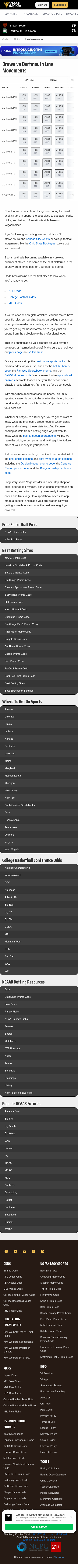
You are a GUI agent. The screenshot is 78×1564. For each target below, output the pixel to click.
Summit (9, 1222)
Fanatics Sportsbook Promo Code (23, 565)
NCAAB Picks (52, 14)
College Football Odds (22, 297)
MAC (7, 934)
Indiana (9, 731)
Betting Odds (10, 1270)
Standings (10, 1078)
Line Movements (34, 39)
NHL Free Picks (12, 1411)
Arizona (9, 709)
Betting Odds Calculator (53, 1474)
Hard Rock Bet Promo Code (20, 676)
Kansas (9, 738)
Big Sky (9, 1118)
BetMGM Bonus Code (17, 572)
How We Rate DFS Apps (16, 1357)
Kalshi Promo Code (51, 1331)
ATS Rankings (12, 1048)
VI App (44, 1379)
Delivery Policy (48, 1433)
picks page (16, 352)
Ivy (6, 1155)
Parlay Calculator (49, 1468)
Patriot (8, 1199)
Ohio (7, 812)
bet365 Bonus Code (15, 557)
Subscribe (60, 4)
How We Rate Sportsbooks (18, 1341)
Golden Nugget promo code (38, 463)
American (10, 890)
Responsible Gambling (52, 1391)
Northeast (10, 1185)
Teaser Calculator (49, 1486)
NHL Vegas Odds (12, 1310)
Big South (10, 1126)
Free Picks (11, 1004)
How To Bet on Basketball (19, 1092)
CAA (7, 1140)
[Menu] (73, 5)
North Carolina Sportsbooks (20, 805)
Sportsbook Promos (51, 1385)
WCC (7, 971)
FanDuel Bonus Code (15, 1452)
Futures (9, 1026)
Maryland (10, 768)
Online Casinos (48, 1452)
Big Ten (9, 919)
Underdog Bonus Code (15, 1480)
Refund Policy (48, 1427)
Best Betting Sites (15, 683)
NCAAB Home (12, 14)
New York (10, 797)
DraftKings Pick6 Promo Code (21, 624)
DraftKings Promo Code (18, 580)
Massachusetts (13, 775)
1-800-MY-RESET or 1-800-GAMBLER (52, 1534)
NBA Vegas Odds (13, 1282)
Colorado (9, 716)
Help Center (46, 1409)
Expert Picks (10, 1375)
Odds (5, 39)
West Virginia (12, 849)
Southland (10, 1214)
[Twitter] (16, 1251)
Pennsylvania (12, 820)
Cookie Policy (47, 1440)
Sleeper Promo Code (14, 1492)
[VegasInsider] (39, 1244)
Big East (9, 904)
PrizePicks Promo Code (18, 631)
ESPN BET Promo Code (18, 594)
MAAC (8, 1163)
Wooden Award (13, 875)
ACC (7, 882)
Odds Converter (49, 1480)
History (8, 1085)
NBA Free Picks (13, 539)
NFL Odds (15, 291)
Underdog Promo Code (17, 616)
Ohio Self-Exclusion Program (39, 1539)
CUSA (8, 926)
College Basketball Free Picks (20, 1405)
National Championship (17, 867)
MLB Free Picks (12, 1393)
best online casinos (21, 458)
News (8, 1055)
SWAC (8, 1229)
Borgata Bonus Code (16, 639)
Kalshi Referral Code (16, 609)
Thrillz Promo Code (50, 1288)
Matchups (10, 1041)
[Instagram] (43, 1251)
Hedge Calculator (49, 1492)
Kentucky (10, 746)
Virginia (9, 842)
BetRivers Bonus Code (17, 646)
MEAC (8, 1170)
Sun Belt (9, 956)
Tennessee (11, 827)
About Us (45, 1397)
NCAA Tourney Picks (16, 1019)
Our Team (45, 1403)
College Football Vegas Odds (19, 1294)
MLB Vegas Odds (13, 1288)
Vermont (9, 834)
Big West (10, 1133)
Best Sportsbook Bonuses (19, 690)
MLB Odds (15, 303)
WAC (7, 963)
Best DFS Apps (48, 1270)
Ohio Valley (11, 1192)
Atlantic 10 (10, 897)
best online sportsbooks (50, 361)
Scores (8, 1033)
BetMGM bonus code (18, 375)
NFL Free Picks (12, 1381)
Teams (8, 1063)
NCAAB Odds (31, 14)
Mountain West (13, 941)
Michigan (10, 783)
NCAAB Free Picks (15, 532)
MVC (7, 1177)
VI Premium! (36, 352)
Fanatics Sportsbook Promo (18, 1440)
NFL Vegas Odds (12, 1276)
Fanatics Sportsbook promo (34, 370)
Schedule (10, 1070)
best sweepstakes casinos (55, 458)
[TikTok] (34, 1251)
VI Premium (46, 1373)
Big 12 (8, 912)
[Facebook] (7, 1251)
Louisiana (10, 753)
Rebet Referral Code (51, 1325)
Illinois (8, 724)
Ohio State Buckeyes (42, 243)
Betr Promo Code (14, 661)
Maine (8, 760)
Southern (10, 1207)
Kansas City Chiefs (38, 238)
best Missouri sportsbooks (39, 435)
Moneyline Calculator (51, 1498)
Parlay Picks (12, 1011)
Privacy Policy (48, 1415)
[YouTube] (25, 1251)
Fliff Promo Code (14, 602)
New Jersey (11, 790)
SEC (7, 949)
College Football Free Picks (18, 1399)
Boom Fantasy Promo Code (55, 1313)
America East (12, 1111)
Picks (17, 39)
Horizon (9, 1148)
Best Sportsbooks (13, 1433)
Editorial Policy (48, 1446)
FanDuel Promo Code (16, 668)
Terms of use (47, 1421)
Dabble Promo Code (16, 653)
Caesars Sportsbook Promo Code (23, 587)
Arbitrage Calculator (51, 1504)
